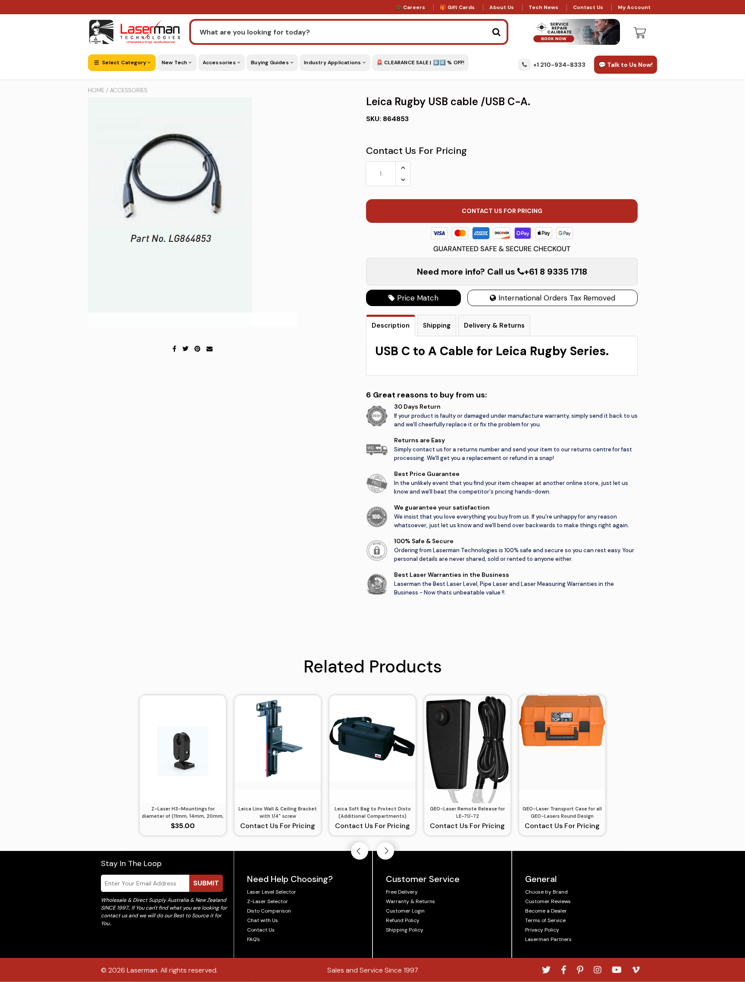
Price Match (416, 298)
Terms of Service (545, 920)
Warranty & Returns (410, 901)
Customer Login (405, 910)
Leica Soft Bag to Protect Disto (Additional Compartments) (373, 812)
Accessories (220, 62)
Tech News (543, 7)
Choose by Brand (546, 891)
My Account (634, 7)
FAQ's (253, 939)
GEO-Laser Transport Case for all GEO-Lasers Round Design (562, 812)
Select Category (124, 62)
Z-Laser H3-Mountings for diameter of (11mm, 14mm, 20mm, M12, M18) (183, 812)
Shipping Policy (404, 929)
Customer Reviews (548, 901)
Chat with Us (262, 920)
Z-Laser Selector (267, 901)
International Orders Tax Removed (555, 298)
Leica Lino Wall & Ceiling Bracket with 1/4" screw (277, 812)
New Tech (175, 62)
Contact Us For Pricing (416, 150)
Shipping (437, 325)
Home (96, 90)
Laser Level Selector (271, 891)
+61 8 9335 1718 (555, 271)
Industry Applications (333, 62)
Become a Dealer (546, 910)
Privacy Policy (542, 929)
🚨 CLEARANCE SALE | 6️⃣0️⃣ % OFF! (420, 62)
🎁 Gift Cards (457, 7)
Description (391, 325)
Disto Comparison (269, 910)
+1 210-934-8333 (559, 65)
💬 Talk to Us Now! (625, 65)
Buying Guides (270, 62)
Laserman (142, 970)
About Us (501, 7)
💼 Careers (410, 7)
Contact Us (588, 7)
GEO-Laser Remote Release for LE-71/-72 (467, 812)
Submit (206, 883)
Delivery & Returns (494, 325)
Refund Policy (402, 920)
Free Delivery (402, 891)
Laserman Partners (548, 939)
